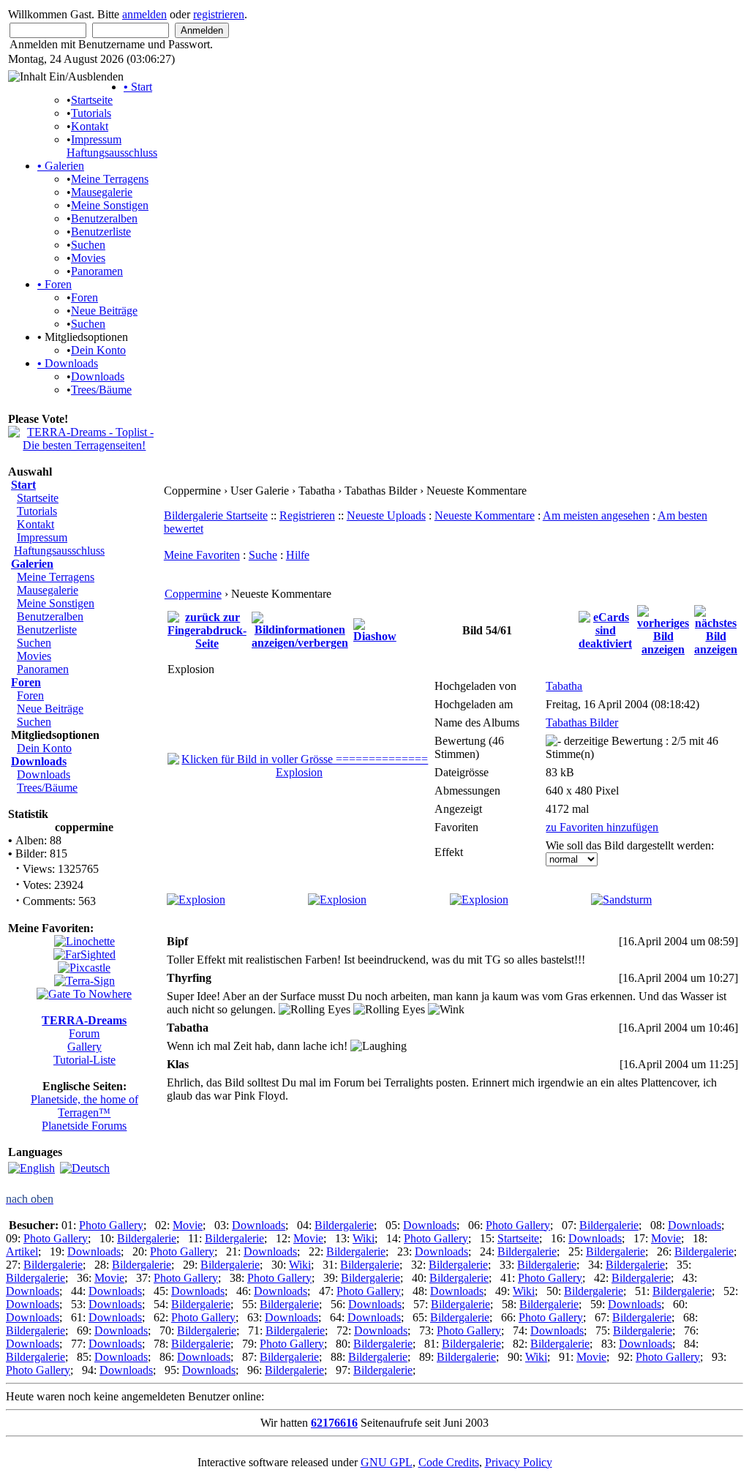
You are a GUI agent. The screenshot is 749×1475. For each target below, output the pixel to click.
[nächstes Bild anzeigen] (715, 629)
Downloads (67, 363)
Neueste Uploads (386, 515)
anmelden (144, 14)
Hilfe (297, 555)
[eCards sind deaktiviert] (605, 629)
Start (138, 86)
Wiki (363, 1238)
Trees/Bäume (101, 389)
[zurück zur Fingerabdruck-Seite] (207, 629)
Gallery (84, 1046)
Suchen (88, 245)
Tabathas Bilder (582, 722)
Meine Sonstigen (109, 205)
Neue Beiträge (104, 310)
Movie (188, 1225)
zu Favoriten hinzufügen (602, 827)
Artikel (22, 1251)
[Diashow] (374, 629)
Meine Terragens (109, 179)
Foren (54, 284)
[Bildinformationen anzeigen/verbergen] (300, 629)
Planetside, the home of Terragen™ (84, 1106)
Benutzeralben (104, 218)
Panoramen (97, 271)
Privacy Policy (518, 1462)
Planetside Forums (84, 1125)
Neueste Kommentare (484, 515)
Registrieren (307, 515)
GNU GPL (387, 1462)
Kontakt (89, 126)
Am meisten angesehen (596, 515)
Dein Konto (98, 350)
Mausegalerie (101, 192)
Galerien (60, 165)
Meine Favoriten (202, 555)
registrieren (218, 14)
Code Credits (448, 1462)
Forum (84, 1033)
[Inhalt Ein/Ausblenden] (66, 77)
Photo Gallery (111, 1225)
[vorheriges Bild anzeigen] (663, 629)
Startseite (92, 100)
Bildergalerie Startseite (216, 515)
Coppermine (193, 594)
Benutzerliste (101, 231)
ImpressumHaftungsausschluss (112, 146)
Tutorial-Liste (84, 1060)
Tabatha (564, 686)
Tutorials (91, 113)
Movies (88, 258)
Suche (263, 555)
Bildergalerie (344, 1225)
